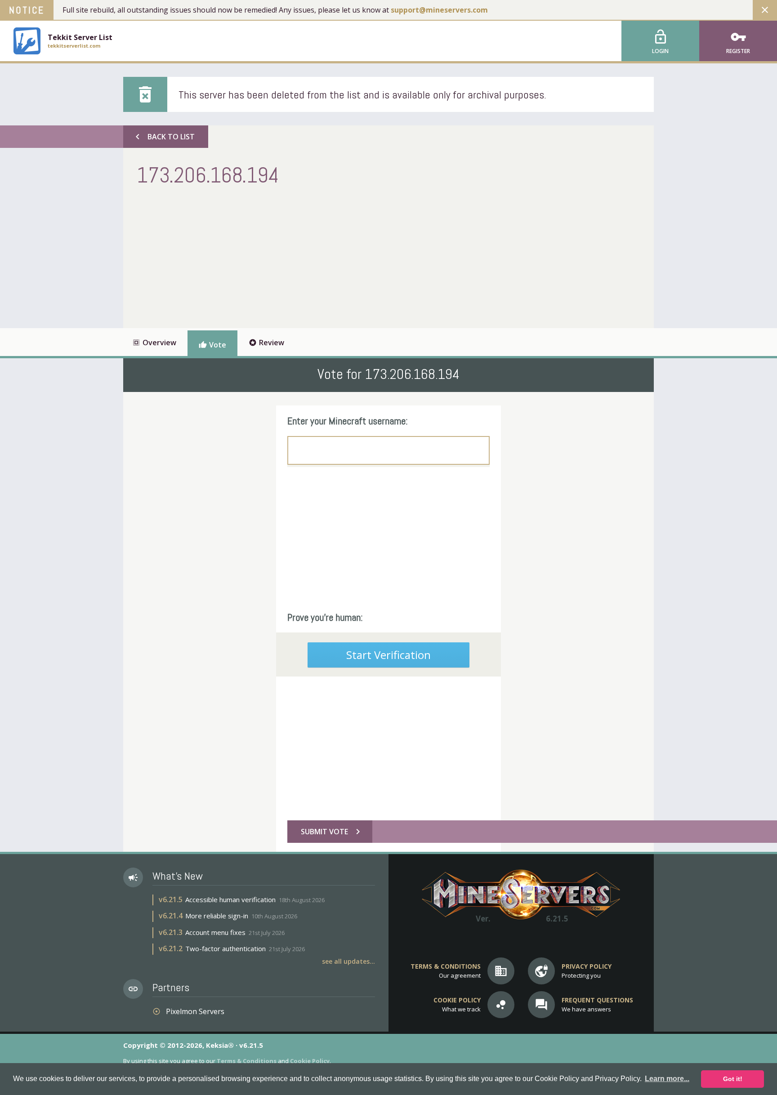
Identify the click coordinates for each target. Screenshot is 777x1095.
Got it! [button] (732, 1078)
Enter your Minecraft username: (347, 420)
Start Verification (388, 654)
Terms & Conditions (247, 1061)
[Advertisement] (300, 256)
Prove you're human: (325, 617)
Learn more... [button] (667, 1078)
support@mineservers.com (439, 10)
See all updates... (348, 961)
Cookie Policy (310, 1061)
